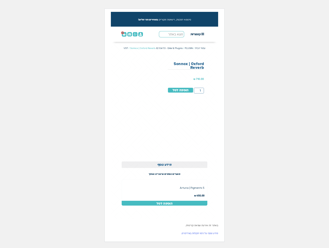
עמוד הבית (200, 48)
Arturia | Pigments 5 (192, 187)
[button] (197, 34)
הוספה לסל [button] (164, 203)
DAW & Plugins (175, 48)
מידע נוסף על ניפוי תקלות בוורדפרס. (199, 233)
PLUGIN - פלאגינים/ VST (158, 48)
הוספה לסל (181, 90)
